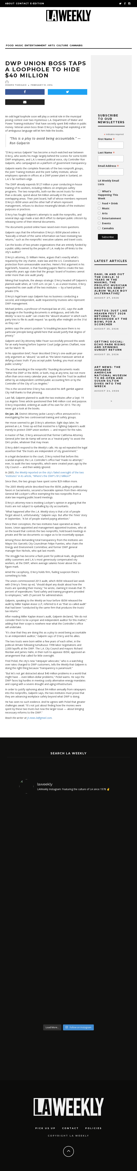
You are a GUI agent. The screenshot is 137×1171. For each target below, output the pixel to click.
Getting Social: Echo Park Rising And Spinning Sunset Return (109, 345)
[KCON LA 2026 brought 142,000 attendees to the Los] (43, 965)
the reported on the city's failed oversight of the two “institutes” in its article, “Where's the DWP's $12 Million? (44, 474)
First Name (106, 139)
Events (106, 223)
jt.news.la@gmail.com (39, 717)
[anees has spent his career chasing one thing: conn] (43, 853)
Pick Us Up (45, 1128)
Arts (51, 45)
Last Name (106, 152)
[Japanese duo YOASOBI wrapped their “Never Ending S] (93, 853)
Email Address (108, 166)
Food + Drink (110, 203)
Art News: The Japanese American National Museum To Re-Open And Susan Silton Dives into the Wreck (110, 376)
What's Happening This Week (108, 195)
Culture (62, 45)
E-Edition (37, 3)
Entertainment (36, 45)
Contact (22, 3)
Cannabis (76, 45)
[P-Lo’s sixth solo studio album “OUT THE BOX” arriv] (93, 965)
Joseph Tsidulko (16, 85)
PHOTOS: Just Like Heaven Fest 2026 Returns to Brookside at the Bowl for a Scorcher (110, 317)
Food (10, 45)
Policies (93, 1128)
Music (19, 45)
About (10, 3)
